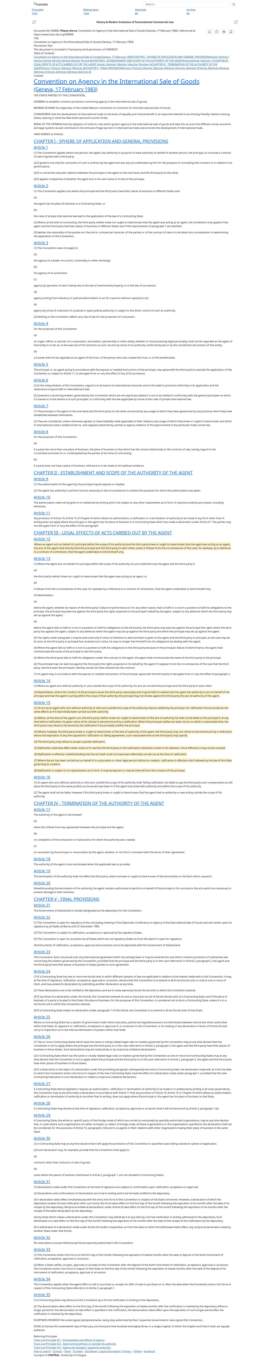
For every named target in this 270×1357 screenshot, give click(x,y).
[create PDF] (231, 32)
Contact (57, 1351)
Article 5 (58, 60)
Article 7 (77, 60)
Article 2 (224, 57)
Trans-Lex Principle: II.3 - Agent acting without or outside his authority (75, 1344)
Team (67, 1351)
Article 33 (63, 72)
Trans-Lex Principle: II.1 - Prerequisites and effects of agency (69, 1340)
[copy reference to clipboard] (216, 32)
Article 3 (39, 60)
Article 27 (194, 68)
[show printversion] (224, 32)
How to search (42, 1351)
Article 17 (47, 68)
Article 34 (74, 72)
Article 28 (205, 68)
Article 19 (69, 68)
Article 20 (80, 68)
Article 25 (172, 68)
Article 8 (87, 60)
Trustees (78, 1351)
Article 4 (48, 60)
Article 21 (128, 68)
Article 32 (53, 72)
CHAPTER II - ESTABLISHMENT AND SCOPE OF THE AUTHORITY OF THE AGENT (137, 60)
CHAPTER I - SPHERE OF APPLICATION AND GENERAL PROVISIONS (171, 57)
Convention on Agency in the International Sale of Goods (67, 57)
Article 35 (85, 72)
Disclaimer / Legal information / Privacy (108, 1351)
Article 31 (42, 72)
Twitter (137, 1351)
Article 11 (208, 60)
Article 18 (58, 68)
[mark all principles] (209, 32)
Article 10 (197, 60)
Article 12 (102, 64)
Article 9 (187, 60)
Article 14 (124, 64)
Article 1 (214, 57)
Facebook (149, 1351)
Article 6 (67, 60)
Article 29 (215, 68)
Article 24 (161, 68)
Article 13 (113, 64)
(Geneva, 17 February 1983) (117, 57)
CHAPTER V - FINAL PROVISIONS (104, 68)
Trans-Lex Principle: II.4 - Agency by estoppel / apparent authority (72, 1347)
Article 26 (183, 68)
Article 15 (135, 64)
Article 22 (139, 68)
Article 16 (146, 64)
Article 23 (150, 68)
